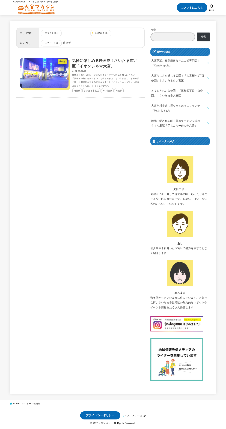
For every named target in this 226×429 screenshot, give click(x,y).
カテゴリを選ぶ (52, 43)
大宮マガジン (106, 423)
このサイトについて (135, 416)
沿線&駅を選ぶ (102, 33)
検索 (153, 29)
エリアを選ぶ (51, 33)
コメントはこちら (192, 7)
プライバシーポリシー (100, 415)
